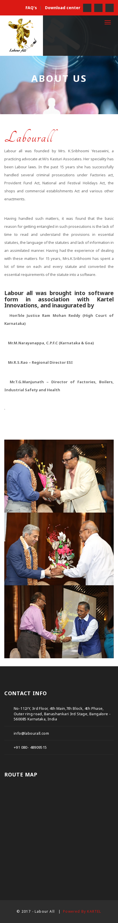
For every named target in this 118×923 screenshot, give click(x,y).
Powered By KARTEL (82, 911)
